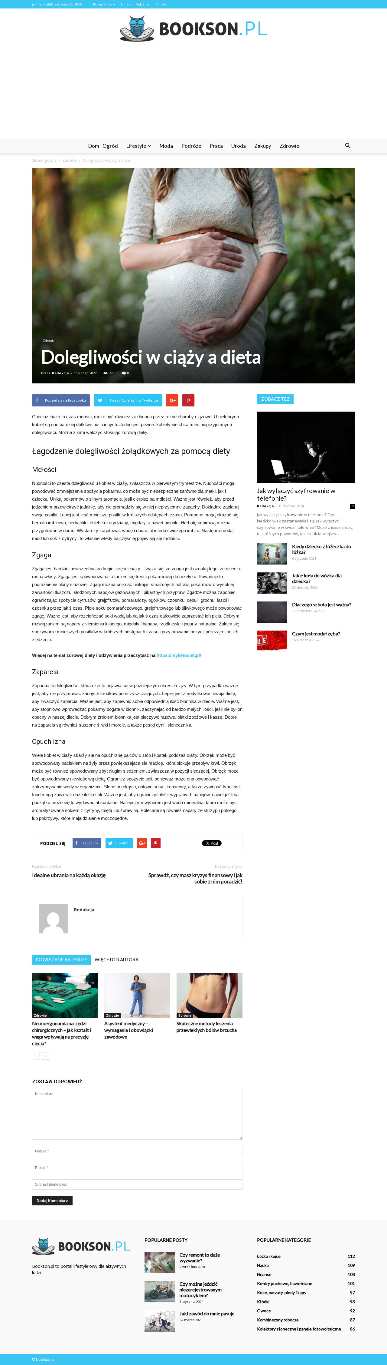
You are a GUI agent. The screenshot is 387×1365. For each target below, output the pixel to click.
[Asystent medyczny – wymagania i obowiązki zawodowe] (137, 995)
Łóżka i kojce (269, 1256)
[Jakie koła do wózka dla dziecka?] (272, 583)
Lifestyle (136, 146)
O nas (125, 4)
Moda (166, 146)
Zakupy (262, 146)
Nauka (263, 1265)
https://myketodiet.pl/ (179, 655)
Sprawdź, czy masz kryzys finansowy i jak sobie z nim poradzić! (195, 878)
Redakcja (60, 373)
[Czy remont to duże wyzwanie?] (160, 1262)
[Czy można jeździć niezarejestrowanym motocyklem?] (160, 1291)
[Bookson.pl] (193, 28)
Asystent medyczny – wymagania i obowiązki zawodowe (128, 1029)
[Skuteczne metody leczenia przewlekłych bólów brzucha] (209, 995)
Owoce (264, 1310)
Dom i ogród (103, 146)
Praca (216, 146)
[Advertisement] (193, 93)
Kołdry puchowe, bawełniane (284, 1283)
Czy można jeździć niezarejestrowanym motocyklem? (201, 1289)
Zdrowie (289, 146)
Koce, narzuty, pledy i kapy (281, 1292)
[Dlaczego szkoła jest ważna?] (272, 612)
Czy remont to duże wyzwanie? (200, 1257)
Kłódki (263, 1301)
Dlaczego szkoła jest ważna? (321, 604)
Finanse (264, 1274)
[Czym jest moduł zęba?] (272, 641)
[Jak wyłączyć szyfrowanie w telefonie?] (306, 447)
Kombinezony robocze (278, 1319)
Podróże (191, 146)
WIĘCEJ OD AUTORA (116, 959)
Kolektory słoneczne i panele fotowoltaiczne (299, 1328)
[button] (347, 146)
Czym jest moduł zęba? (316, 633)
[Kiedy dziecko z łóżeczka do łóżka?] (272, 554)
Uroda (238, 146)
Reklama (143, 4)
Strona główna (103, 4)
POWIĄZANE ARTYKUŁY (61, 959)
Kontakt (161, 4)
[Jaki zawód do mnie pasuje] (160, 1321)
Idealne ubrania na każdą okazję (69, 875)
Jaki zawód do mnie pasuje (207, 1313)
